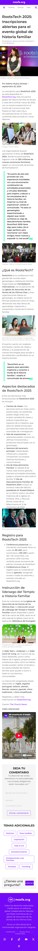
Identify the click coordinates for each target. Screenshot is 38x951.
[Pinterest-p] (19, 946)
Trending (11, 7)
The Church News (18, 704)
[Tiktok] (19, 939)
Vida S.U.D (19, 846)
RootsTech (29, 41)
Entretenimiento (19, 852)
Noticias (21, 7)
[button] (4, 7)
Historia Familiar (19, 41)
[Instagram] (4, 939)
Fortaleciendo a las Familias (15, 859)
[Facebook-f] (11, 939)
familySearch (7, 41)
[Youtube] (26, 939)
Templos (12, 866)
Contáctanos (10, 932)
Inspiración (31, 7)
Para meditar (26, 833)
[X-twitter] (33, 939)
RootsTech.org (9, 97)
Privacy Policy (25, 932)
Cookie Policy (20, 934)
